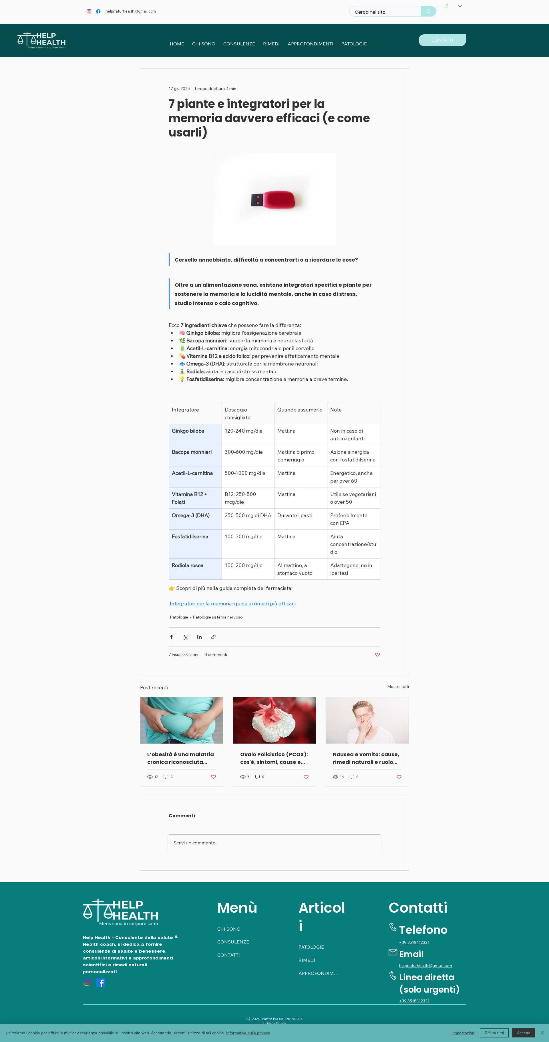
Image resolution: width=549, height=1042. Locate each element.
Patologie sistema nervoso (218, 617)
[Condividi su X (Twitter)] (185, 637)
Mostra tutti (398, 686)
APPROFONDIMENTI (319, 973)
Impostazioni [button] (463, 1033)
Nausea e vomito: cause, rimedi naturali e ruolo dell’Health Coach (366, 758)
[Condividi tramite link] (213, 637)
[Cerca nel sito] (428, 11)
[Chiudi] (542, 1032)
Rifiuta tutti (494, 1033)
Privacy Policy (274, 1023)
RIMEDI (307, 960)
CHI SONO (228, 929)
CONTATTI (228, 955)
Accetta (523, 1033)
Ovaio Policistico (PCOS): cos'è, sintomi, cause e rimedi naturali (274, 758)
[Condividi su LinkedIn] (199, 637)
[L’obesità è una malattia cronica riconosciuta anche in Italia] (181, 720)
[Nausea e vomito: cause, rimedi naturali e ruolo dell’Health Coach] (367, 720)
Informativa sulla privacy (248, 1033)
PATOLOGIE (311, 947)
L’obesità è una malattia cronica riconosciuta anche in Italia (180, 758)
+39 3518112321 (414, 942)
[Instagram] (89, 11)
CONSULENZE (233, 942)
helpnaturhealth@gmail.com (131, 11)
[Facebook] (98, 11)
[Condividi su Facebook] (171, 637)
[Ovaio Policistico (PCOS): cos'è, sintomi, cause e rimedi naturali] (274, 720)
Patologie (179, 617)
